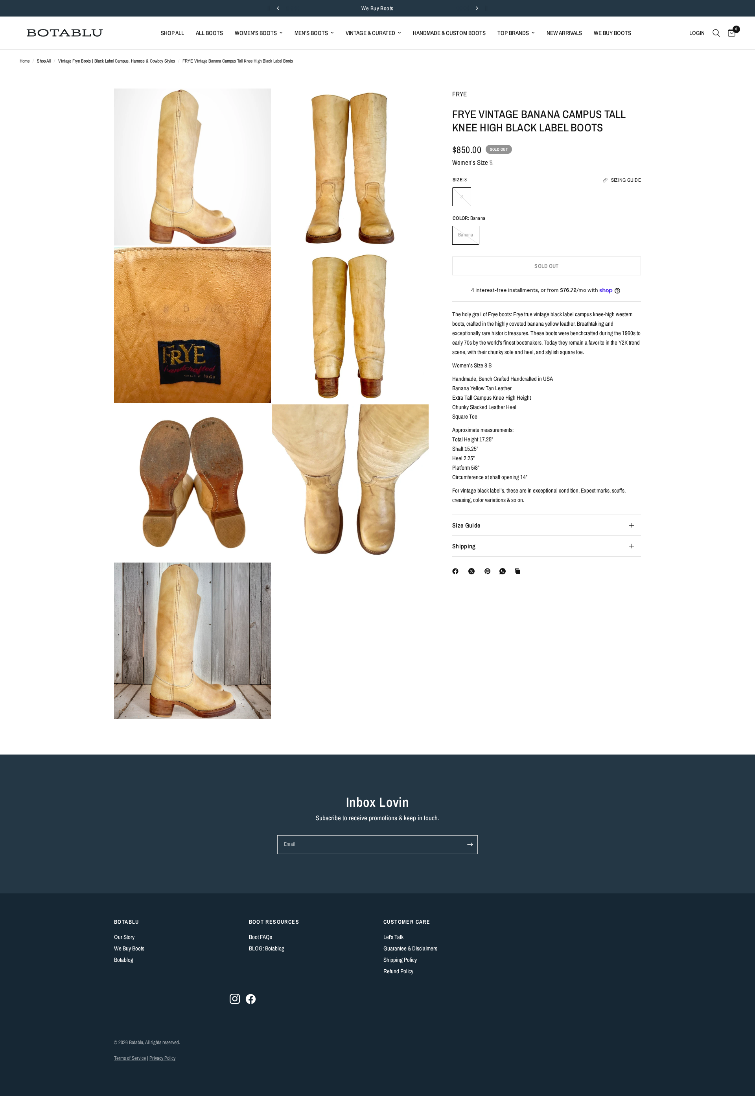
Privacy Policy (162, 1058)
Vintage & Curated (370, 33)
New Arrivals (564, 33)
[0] (729, 33)
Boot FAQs (260, 937)
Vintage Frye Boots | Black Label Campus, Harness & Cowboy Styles (116, 61)
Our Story (124, 937)
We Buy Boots (377, 8)
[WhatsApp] (504, 571)
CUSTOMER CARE (406, 921)
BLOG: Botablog (266, 948)
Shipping (464, 546)
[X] (473, 571)
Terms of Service (130, 1058)
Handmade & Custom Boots (449, 33)
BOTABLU (126, 921)
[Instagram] (235, 999)
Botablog (123, 960)
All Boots (209, 33)
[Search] (716, 33)
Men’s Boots (311, 33)
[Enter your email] (470, 844)
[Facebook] (457, 571)
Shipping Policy (400, 960)
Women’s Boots (256, 33)
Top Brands (513, 33)
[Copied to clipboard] (519, 571)
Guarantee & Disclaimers (410, 948)
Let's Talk (393, 937)
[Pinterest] (489, 571)
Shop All (172, 33)
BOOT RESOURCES (274, 921)
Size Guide (466, 525)
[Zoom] (254, 105)
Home (24, 61)
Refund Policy (398, 971)
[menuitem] (172, 33)
